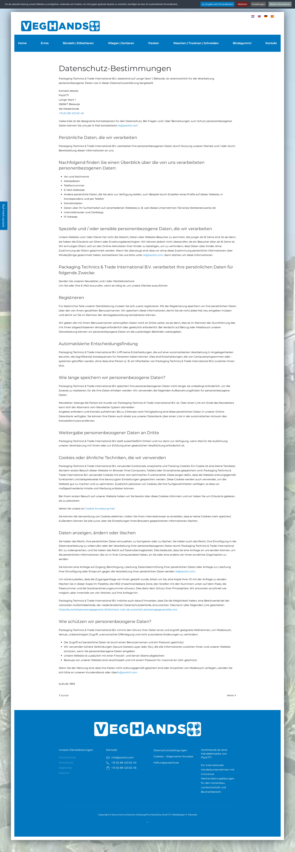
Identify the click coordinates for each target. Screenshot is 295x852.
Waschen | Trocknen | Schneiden (196, 43)
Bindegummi (242, 43)
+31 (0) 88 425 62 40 (71, 113)
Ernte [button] (45, 43)
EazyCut (64, 772)
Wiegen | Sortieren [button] (121, 43)
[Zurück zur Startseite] (60, 26)
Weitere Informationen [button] (280, 4)
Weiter (230, 695)
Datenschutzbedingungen (170, 750)
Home (22, 43)
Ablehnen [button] (242, 4)
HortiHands (66, 762)
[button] (147, 822)
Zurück (65, 695)
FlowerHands (67, 757)
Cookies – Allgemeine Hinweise (173, 756)
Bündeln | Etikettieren (78, 43)
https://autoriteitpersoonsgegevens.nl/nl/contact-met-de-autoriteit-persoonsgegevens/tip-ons (118, 609)
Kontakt (271, 43)
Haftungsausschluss (166, 762)
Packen (153, 43)
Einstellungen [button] (258, 4)
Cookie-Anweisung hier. (100, 508)
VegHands (65, 767)
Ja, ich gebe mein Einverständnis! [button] (217, 4)
